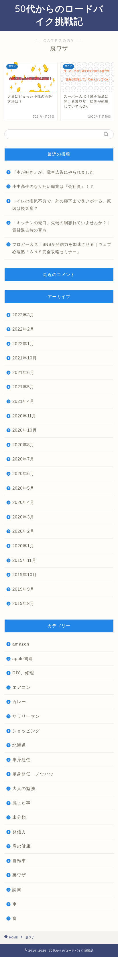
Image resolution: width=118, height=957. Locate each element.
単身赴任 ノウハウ (33, 773)
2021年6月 (23, 372)
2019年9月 (23, 589)
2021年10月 (24, 357)
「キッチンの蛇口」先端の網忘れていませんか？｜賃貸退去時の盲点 (61, 226)
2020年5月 (23, 488)
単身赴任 (21, 759)
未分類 (19, 817)
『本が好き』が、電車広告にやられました (53, 172)
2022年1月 (23, 343)
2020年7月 (23, 459)
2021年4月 (23, 401)
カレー (19, 701)
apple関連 (22, 658)
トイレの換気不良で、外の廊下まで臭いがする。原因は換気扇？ (61, 205)
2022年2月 (23, 329)
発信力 (19, 831)
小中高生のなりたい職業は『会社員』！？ (53, 186)
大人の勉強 (23, 788)
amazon (20, 644)
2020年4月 (23, 502)
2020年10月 (24, 430)
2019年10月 (24, 574)
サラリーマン (26, 716)
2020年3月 (23, 516)
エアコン (21, 687)
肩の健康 (21, 846)
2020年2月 (23, 531)
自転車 (19, 860)
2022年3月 (23, 314)
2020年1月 (23, 545)
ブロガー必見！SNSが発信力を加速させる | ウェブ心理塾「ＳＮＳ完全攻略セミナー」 (61, 248)
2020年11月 (24, 415)
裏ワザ (19, 874)
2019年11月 (24, 560)
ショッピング (26, 730)
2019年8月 (23, 603)
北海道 (19, 745)
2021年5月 (23, 386)
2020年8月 (23, 444)
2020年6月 (23, 473)
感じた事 (21, 803)
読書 (16, 889)
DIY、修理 (23, 672)
